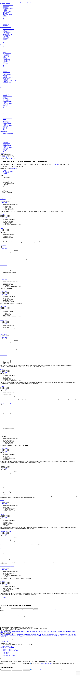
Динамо (5, 179)
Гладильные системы (7, 53)
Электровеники (6, 61)
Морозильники (6, 42)
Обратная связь (6, 652)
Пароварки (5, 71)
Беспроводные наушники (8, 89)
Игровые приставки (7, 20)
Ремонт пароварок (57, 631)
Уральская (6, 185)
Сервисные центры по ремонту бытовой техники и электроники (15, 1)
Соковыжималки (6, 78)
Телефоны (5, 90)
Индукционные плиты (7, 30)
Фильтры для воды (6, 84)
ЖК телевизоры (6, 6)
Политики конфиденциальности (55, 608)
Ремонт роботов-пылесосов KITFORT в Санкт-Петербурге (12, 634)
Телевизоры (5, 7)
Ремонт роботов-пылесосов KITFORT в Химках (35, 635)
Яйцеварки (5, 46)
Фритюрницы (5, 76)
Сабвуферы (5, 21)
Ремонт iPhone (11, 631)
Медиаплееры (5, 25)
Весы (4, 62)
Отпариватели (6, 55)
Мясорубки (5, 67)
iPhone (4, 107)
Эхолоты (4, 102)
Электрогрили (6, 48)
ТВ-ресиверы (5, 18)
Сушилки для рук (6, 59)
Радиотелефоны (6, 104)
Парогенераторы (6, 56)
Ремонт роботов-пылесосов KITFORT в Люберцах (55, 635)
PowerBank (5, 106)
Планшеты (5, 91)
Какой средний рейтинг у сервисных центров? (10, 629)
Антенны (5, 9)
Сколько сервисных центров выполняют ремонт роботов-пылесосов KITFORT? (17, 627)
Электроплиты (6, 36)
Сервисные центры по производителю (10, 650)
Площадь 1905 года (8, 182)
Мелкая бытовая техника (5, 44)
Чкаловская (6, 186)
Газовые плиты (6, 38)
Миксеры (5, 66)
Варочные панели (6, 35)
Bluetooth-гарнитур (6, 100)
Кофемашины (5, 63)
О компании (5, 653)
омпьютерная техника (4, 109)
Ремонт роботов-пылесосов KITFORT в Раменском (19, 636)
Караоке (4, 15)
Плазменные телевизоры (8, 5)
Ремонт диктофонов (4, 631)
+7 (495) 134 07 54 (4, 641)
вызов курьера (5, 191)
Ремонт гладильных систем (38, 631)
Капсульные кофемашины (8, 77)
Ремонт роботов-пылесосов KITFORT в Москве (33, 634)
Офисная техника (3, 131)
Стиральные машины (7, 32)
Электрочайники (6, 72)
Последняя (5, 602)
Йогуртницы (5, 81)
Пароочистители (6, 54)
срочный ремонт (5, 193)
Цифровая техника (4, 87)
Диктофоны (5, 98)
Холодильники (6, 31)
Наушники (5, 95)
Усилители (5, 16)
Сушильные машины (7, 40)
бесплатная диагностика (7, 192)
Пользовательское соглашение (9, 655)
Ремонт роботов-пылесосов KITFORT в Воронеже (54, 634)
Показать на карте (4, 196)
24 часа (3, 190)
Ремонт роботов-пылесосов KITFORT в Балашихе (15, 635)
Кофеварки (5, 68)
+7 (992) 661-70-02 (4, 156)
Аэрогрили (5, 73)
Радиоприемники (6, 99)
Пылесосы (5, 49)
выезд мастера (5, 188)
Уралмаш (6, 184)
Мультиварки (5, 65)
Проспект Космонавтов (9, 183)
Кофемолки (5, 75)
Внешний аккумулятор (7, 101)
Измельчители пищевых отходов (9, 80)
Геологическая (7, 178)
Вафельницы (5, 79)
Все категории (3, 153)
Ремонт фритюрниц (65, 631)
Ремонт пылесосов (18, 631)
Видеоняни (5, 57)
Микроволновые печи (7, 34)
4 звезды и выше (5, 194)
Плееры (4, 97)
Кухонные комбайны (7, 74)
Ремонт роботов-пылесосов (27, 631)
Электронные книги (7, 92)
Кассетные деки (6, 24)
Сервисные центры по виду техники (10, 649)
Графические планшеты (7, 103)
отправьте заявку (56, 164)
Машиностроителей (8, 181)
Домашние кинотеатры (7, 17)
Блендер (4, 83)
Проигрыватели (6, 19)
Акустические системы (7, 11)
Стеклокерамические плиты (8, 29)
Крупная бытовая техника (5, 27)
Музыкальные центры (7, 14)
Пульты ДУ (5, 10)
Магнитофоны (6, 12)
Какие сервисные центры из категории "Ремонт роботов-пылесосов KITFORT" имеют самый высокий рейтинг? (24, 628)
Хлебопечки (5, 69)
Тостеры (4, 64)
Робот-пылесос (6, 51)
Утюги (4, 52)
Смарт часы (5, 105)
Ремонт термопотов (7, 632)
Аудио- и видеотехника (5, 3)
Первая (4, 597)
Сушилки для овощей (7, 82)
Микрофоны (5, 13)
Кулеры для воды (6, 41)
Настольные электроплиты (8, 47)
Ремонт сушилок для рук (48, 631)
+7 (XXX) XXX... (3, 202)
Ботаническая (7, 177)
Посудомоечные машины (8, 33)
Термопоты (5, 85)
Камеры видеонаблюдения (8, 8)
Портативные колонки (7, 96)
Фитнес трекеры (6, 94)
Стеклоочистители (6, 60)
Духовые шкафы (6, 37)
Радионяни (5, 58)
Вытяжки (5, 39)
